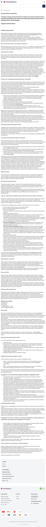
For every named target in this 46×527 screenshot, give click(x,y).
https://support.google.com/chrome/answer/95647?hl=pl (22, 427)
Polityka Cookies (19, 104)
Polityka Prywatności (6, 474)
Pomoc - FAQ (5, 480)
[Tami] (10, 2)
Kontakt (4, 466)
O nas (3, 464)
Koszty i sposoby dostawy (8, 476)
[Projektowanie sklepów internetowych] (23, 524)
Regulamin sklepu (6, 472)
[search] (43, 6)
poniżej (36, 76)
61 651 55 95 (35, 503)
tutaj (22, 178)
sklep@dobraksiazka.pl (36, 501)
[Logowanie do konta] (44, 2)
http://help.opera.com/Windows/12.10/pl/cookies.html (17, 428)
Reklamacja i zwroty (6, 478)
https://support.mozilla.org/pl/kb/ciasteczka (19, 425)
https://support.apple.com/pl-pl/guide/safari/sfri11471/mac (18, 429)
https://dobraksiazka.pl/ (33, 34)
